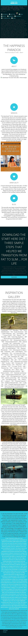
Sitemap (5, 630)
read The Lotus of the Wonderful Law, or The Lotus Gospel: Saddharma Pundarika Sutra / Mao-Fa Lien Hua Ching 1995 (14, 600)
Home (4, 632)
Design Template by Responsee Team (14, 538)
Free (9, 592)
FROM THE (14, 2)
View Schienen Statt (8, 571)
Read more (14, 277)
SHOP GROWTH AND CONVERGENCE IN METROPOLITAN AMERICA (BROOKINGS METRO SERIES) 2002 (14, 541)
